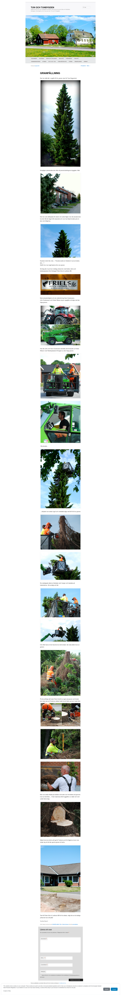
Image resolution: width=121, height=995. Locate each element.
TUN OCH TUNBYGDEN (42, 7)
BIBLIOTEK (61, 58)
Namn (43, 958)
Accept (114, 989)
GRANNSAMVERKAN (35, 61)
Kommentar (44, 939)
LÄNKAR (85, 61)
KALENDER (41, 58)
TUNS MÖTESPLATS (62, 61)
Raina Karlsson (65, 924)
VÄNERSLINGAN (78, 61)
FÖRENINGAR (69, 58)
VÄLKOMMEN (34, 58)
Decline (106, 989)
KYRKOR (44, 61)
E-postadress (44, 965)
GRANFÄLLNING (55, 924)
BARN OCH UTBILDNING (51, 58)
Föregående (83, 65)
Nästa (88, 65)
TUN (60, 924)
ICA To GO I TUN (52, 61)
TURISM (70, 61)
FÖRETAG (76, 58)
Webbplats (43, 971)
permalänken (75, 924)
